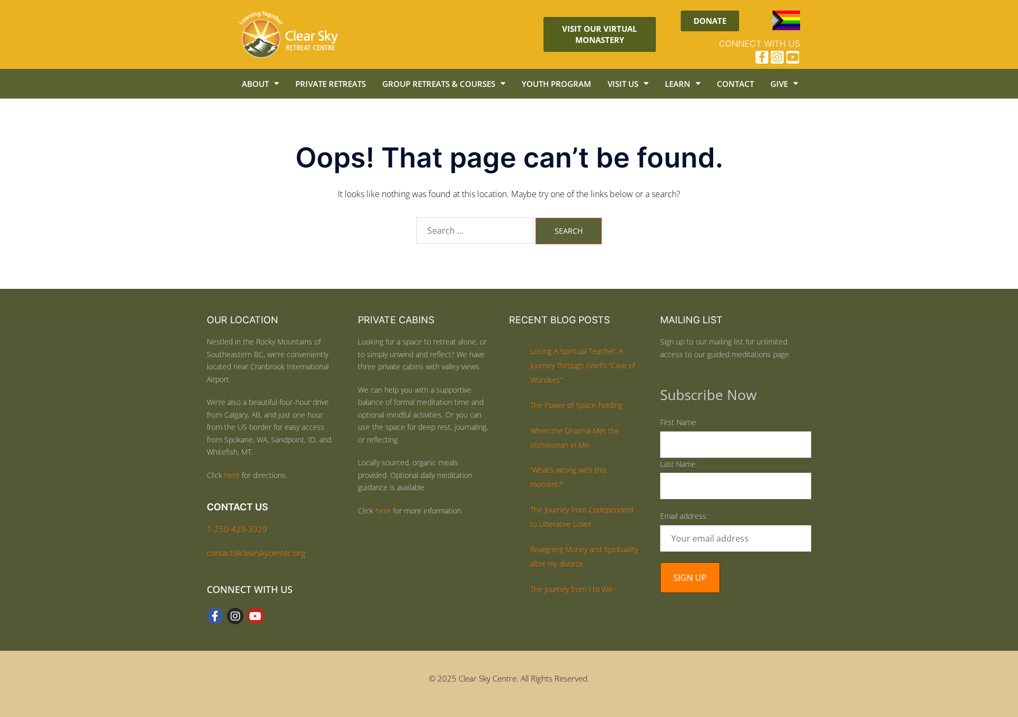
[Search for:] (474, 230)
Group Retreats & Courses (438, 83)
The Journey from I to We (571, 589)
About (255, 83)
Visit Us (623, 83)
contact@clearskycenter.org (256, 552)
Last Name (678, 464)
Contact (735, 83)
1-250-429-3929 (237, 529)
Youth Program (556, 83)
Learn (677, 83)
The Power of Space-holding (576, 405)
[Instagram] (777, 57)
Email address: (684, 516)
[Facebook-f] (762, 57)
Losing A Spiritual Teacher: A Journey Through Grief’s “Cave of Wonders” (582, 365)
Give (779, 83)
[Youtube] (792, 57)
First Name (678, 422)
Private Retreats (330, 83)
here (232, 475)
